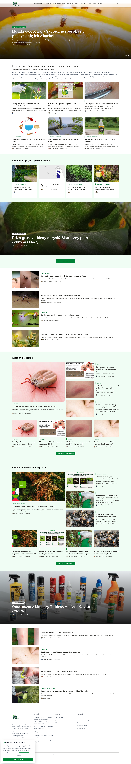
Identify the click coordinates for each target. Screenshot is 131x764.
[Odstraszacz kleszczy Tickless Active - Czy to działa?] (65, 597)
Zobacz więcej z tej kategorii (64, 261)
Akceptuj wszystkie (18, 759)
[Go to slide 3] (128, 55)
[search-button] (113, 3)
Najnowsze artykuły (39, 3)
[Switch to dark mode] (117, 3)
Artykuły (36, 714)
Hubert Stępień (15, 45)
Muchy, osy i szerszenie (19, 27)
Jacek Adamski (58, 720)
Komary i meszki (97, 3)
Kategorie (80, 714)
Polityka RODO (47, 754)
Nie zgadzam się (18, 755)
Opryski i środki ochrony (58, 3)
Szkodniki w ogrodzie (72, 3)
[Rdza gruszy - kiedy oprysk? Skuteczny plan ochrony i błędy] (65, 228)
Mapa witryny (66, 754)
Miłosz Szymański (59, 722)
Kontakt (40, 754)
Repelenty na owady (85, 3)
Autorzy (58, 714)
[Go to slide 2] (126, 55)
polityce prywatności (24, 752)
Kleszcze (48, 3)
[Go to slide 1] (125, 55)
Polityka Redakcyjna (56, 754)
